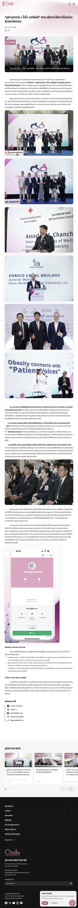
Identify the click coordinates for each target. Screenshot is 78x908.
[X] (10, 903)
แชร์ (8, 30)
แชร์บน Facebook (16, 706)
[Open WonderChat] (72, 903)
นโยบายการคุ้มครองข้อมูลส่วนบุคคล (15, 896)
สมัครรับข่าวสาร (9, 880)
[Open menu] (74, 4)
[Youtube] (13, 903)
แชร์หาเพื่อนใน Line (16, 713)
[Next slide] (70, 789)
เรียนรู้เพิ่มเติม (54, 903)
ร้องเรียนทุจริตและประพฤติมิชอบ (13, 898)
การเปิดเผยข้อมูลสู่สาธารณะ (12, 893)
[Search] (70, 4)
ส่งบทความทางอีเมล (16, 717)
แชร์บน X (13, 709)
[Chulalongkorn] (8, 3)
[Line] (21, 903)
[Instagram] (17, 903)
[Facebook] (6, 903)
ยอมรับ (45, 903)
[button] (5, 789)
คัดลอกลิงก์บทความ (16, 720)
